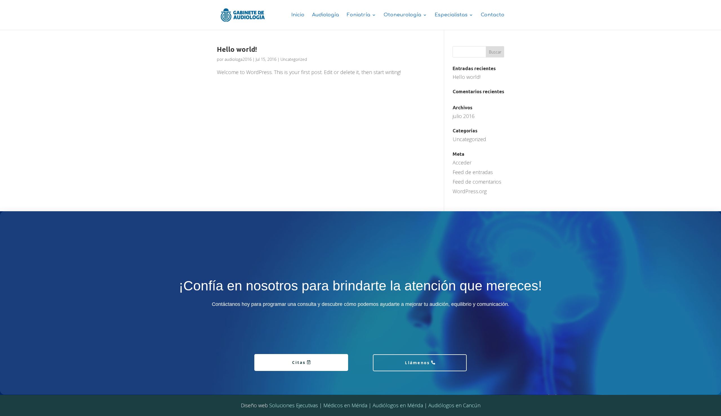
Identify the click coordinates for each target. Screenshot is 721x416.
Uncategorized (294, 59)
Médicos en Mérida (345, 405)
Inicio (297, 15)
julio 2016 (464, 116)
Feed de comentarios (477, 181)
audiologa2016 (238, 59)
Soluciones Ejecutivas (293, 405)
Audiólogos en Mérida (398, 405)
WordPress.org (470, 191)
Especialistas (451, 15)
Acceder (462, 162)
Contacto (492, 15)
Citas (299, 362)
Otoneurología (402, 15)
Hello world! (237, 49)
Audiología (325, 15)
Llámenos (417, 362)
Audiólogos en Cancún (454, 405)
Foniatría (358, 15)
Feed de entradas (473, 172)
